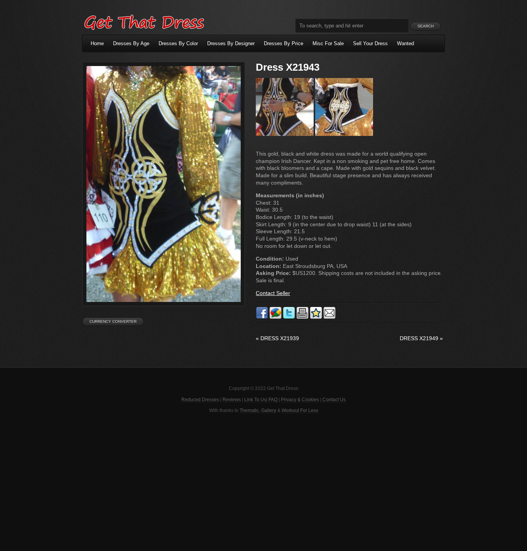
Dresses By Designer (231, 43)
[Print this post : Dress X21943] (302, 317)
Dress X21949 (421, 338)
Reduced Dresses (200, 399)
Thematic (249, 410)
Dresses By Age (131, 43)
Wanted (405, 43)
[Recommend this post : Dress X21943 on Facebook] (262, 317)
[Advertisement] (263, 481)
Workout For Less (300, 410)
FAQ (273, 399)
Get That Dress (144, 21)
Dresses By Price (283, 43)
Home (97, 43)
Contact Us (334, 399)
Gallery (268, 410)
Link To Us (255, 399)
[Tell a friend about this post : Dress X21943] (329, 317)
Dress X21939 (277, 338)
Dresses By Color (178, 43)
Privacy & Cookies (300, 399)
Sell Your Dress (370, 43)
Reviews (232, 399)
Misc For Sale (328, 43)
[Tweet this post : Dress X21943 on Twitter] (289, 317)
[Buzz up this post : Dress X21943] (275, 317)
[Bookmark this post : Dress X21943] (316, 317)
